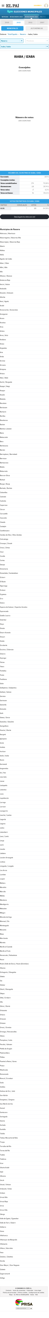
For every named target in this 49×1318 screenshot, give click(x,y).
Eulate (2, 641)
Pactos (43, 17)
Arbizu (2, 331)
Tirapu (2, 1142)
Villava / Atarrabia (6, 1248)
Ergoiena (3, 594)
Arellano (3, 340)
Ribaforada (4, 1070)
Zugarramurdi (5, 1274)
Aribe (2, 357)
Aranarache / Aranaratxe (9, 310)
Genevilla (3, 705)
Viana (2, 1231)
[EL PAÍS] (12, 5)
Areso (2, 344)
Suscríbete (37, 5)
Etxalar (2, 628)
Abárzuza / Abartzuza (7, 233)
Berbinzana (4, 446)
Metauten (3, 909)
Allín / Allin (3, 267)
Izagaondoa (4, 768)
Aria (1, 352)
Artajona (3, 369)
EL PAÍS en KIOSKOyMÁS (21, 1295)
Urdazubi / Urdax (6, 1189)
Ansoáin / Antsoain (6, 293)
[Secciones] (3, 5)
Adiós (2, 255)
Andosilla (3, 289)
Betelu (2, 467)
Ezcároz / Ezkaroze (6, 650)
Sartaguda (3, 1117)
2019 (7, 22)
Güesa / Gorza (5, 717)
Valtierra (3, 1227)
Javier (2, 781)
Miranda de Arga (6, 917)
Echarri (2, 577)
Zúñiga (2, 1278)
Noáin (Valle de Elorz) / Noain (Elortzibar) (14, 964)
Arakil (2, 306)
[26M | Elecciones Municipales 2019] (24, 11)
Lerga (2, 841)
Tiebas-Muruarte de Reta (9, 1138)
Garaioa (3, 696)
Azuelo (2, 395)
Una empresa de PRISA (24, 1302)
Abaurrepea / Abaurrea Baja (10, 242)
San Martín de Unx (6, 1104)
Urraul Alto (4, 1197)
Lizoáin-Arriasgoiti (6, 858)
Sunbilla (3, 1129)
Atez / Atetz (4, 378)
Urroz (2, 1206)
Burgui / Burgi (5, 484)
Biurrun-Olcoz (5, 475)
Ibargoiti (3, 734)
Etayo (2, 624)
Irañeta (2, 747)
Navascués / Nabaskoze (8, 955)
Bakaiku (3, 399)
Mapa (11, 1295)
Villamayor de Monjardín (8, 1240)
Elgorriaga (3, 586)
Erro (1, 599)
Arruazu (3, 365)
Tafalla (2, 1134)
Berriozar (3, 458)
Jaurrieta (3, 777)
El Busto (3, 582)
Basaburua (4, 420)
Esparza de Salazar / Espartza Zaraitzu (13, 607)
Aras (1, 327)
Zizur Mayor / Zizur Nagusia (9, 1265)
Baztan (2, 424)
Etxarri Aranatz (5, 633)
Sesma (2, 1121)
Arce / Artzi (4, 335)
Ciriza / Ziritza (5, 548)
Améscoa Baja (5, 280)
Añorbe (2, 297)
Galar (2, 683)
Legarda (3, 819)
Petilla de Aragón (6, 1049)
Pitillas (2, 1057)
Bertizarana (4, 463)
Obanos (2, 968)
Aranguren (4, 314)
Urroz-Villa (3, 1210)
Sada (2, 1083)
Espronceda (4, 611)
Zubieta (2, 1269)
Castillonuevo (4, 531)
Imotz (2, 743)
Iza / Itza (3, 773)
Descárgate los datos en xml (24, 217)
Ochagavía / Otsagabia (8, 972)
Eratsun (2, 590)
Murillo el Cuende (6, 947)
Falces (2, 662)
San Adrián (4, 1095)
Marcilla (3, 892)
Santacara (3, 1112)
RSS (36, 1295)
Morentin (3, 930)
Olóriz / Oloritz (5, 1006)
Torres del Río (5, 1151)
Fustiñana (3, 679)
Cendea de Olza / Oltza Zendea (11, 535)
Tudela (2, 1155)
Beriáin (2, 450)
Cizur (2, 552)
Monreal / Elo (4, 921)
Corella (2, 556)
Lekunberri (4, 832)
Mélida (2, 896)
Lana (2, 794)
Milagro (2, 913)
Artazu (2, 374)
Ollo (1, 1002)
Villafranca (4, 1235)
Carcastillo (4, 514)
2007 (42, 22)
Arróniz (2, 361)
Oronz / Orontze (5, 1027)
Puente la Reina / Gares (8, 1061)
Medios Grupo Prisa (24, 1308)
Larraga (3, 802)
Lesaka (2, 849)
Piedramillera (5, 1053)
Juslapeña (3, 785)
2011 (30, 22)
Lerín (2, 845)
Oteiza (2, 1036)
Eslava (2, 603)
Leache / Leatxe (5, 815)
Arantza (3, 323)
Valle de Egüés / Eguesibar (9, 1218)
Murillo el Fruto (5, 951)
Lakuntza (3, 790)
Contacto (8, 1290)
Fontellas (3, 671)
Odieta (2, 976)
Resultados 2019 (31, 17)
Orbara (2, 1015)
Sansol (2, 1108)
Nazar (2, 959)
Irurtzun (3, 751)
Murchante (4, 938)
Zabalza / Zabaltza (6, 1257)
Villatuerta (3, 1244)
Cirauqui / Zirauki (6, 543)
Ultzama (3, 1176)
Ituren (2, 760)
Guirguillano (4, 726)
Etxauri (2, 637)
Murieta (2, 942)
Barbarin (3, 412)
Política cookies (22, 1292)
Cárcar (2, 509)
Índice (32, 1295)
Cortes (2, 560)
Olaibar (2, 985)
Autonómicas (37, 28)
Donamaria (4, 569)
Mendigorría (4, 904)
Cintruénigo (4, 539)
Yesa (1, 1252)
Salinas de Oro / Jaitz (7, 1091)
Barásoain (3, 407)
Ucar (1, 1163)
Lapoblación (4, 798)
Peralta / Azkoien (6, 1044)
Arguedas (3, 348)
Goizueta (3, 709)
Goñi (1, 713)
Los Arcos (3, 870)
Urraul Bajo (4, 1201)
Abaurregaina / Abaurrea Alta (10, 238)
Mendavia (3, 900)
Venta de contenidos (19, 1290)
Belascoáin (4, 437)
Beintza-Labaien (6, 429)
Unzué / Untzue (5, 1185)
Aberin (2, 246)
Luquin (2, 879)
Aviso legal (37, 1290)
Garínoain (3, 700)
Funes (2, 675)
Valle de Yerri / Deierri (8, 1223)
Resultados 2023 (16, 17)
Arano (2, 318)
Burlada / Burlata (6, 488)
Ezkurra (2, 654)
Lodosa (2, 862)
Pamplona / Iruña (6, 1040)
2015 (19, 22)
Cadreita (3, 501)
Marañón (3, 887)
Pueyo (2, 1066)
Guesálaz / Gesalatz (7, 722)
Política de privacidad (9, 1292)
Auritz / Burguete (6, 382)
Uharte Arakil (4, 1168)
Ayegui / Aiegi (5, 386)
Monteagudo (4, 925)
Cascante (3, 518)
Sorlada (3, 1125)
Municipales (12, 28)
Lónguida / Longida (7, 866)
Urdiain (2, 1193)
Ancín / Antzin (5, 284)
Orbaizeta (3, 1010)
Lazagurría (4, 811)
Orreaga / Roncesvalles (8, 1032)
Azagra (2, 391)
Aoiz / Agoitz (4, 301)
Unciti (2, 1180)
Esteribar (3, 620)
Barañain (3, 403)
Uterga (2, 1214)
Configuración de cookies (36, 1292)
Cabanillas (3, 492)
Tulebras (3, 1159)
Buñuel (2, 480)
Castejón (3, 526)
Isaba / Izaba (4, 756)
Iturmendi (3, 764)
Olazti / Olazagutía (6, 989)
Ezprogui (3, 658)
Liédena (3, 853)
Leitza (2, 828)
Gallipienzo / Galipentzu (8, 688)
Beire (2, 433)
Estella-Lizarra (5, 616)
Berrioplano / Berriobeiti (8, 454)
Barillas (2, 416)
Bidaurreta (4, 471)
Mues (2, 934)
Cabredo (3, 497)
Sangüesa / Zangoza (7, 1100)
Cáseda (2, 522)
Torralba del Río (5, 1146)
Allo (1, 272)
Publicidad (30, 1290)
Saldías (2, 1087)
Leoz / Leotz (4, 836)
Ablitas (2, 250)
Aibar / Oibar (4, 263)
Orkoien (3, 1023)
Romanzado (4, 1074)
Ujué (1, 1172)
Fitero (2, 666)
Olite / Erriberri (5, 998)
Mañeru (2, 883)
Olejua (2, 993)
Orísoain (3, 1019)
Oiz (1, 981)
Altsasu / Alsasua (6, 276)
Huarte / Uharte (5, 730)
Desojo (2, 565)
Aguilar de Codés (6, 259)
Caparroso (3, 505)
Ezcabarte (3, 645)
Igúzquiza (3, 739)
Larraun (3, 807)
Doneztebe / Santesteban (9, 573)
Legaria (2, 824)
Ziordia (2, 1261)
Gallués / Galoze (5, 692)
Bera (1, 441)
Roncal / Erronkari (6, 1078)
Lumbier (3, 875)
